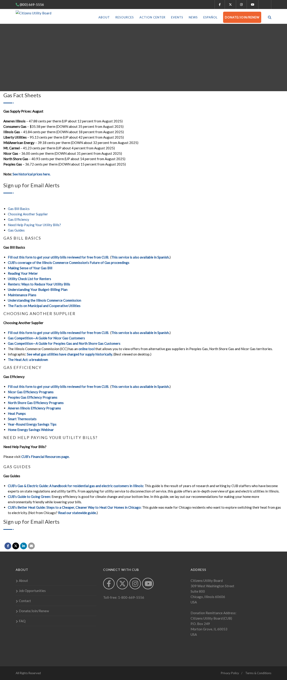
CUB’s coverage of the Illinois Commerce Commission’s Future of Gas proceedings (68, 263)
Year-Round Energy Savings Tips (32, 424)
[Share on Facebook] (7, 546)
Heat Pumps (17, 413)
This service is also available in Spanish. (140, 257)
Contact (25, 601)
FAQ (22, 621)
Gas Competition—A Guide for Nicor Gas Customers (46, 338)
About (104, 17)
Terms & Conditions (258, 673)
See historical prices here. (31, 174)
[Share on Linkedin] (23, 546)
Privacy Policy (230, 673)
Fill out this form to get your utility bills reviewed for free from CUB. (59, 257)
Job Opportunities (32, 591)
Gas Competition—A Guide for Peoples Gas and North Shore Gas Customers (64, 343)
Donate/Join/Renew (242, 17)
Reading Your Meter (23, 273)
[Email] (31, 546)
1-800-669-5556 (130, 597)
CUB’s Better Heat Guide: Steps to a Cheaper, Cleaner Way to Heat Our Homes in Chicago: (74, 507)
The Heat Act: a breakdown (28, 360)
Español (210, 17)
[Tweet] (15, 546)
